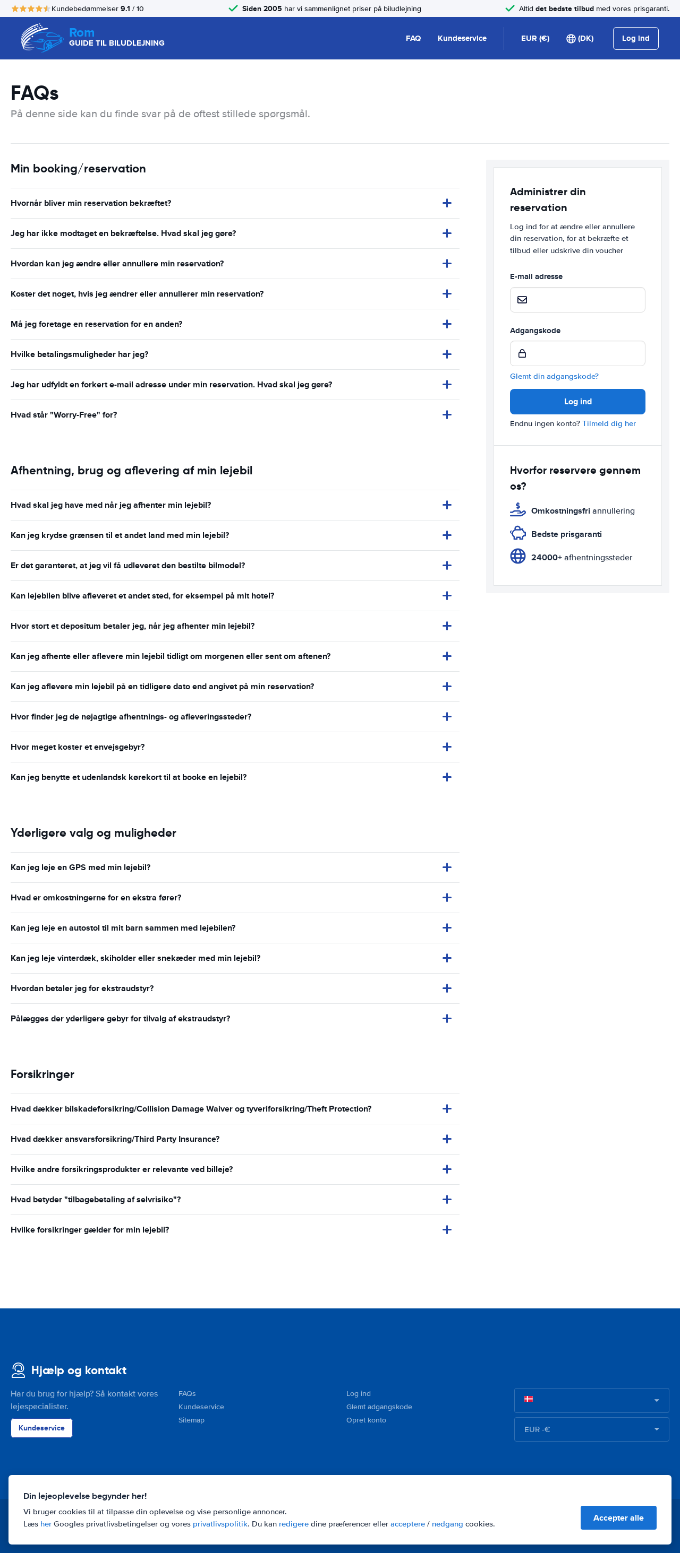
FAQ (413, 38)
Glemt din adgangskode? (554, 376)
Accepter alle (618, 1518)
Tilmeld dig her (609, 423)
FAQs (187, 1393)
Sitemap (191, 1420)
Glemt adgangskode (379, 1406)
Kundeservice (462, 38)
